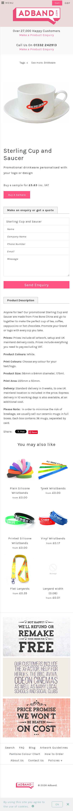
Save (34, 432)
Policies (55, 760)
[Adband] (36, 10)
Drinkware (50, 62)
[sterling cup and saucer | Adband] (36, 72)
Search (10, 747)
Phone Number (16, 244)
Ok (57, 804)
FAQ (21, 747)
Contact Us (36, 760)
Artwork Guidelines (54, 747)
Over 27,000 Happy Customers (36, 31)
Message (12, 259)
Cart (57, 3)
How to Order (54, 754)
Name (10, 229)
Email (10, 251)
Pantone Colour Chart (24, 754)
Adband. (52, 785)
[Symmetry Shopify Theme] (36, 655)
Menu (9, 2)
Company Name (16, 236)
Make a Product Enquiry (36, 35)
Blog (32, 747)
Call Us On (36, 45)
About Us (17, 760)
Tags (24, 62)
